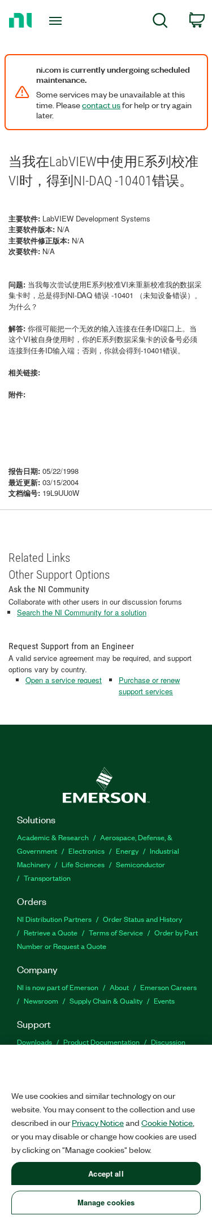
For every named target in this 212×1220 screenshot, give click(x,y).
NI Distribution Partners (54, 918)
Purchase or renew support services (149, 685)
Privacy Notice (98, 1122)
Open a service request (63, 680)
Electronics (86, 850)
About (119, 987)
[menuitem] (160, 22)
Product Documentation (101, 1041)
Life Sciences (83, 864)
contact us (101, 104)
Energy (127, 850)
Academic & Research (53, 837)
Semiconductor (140, 864)
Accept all (105, 1173)
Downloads (34, 1041)
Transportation (47, 877)
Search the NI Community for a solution (81, 612)
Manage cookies (106, 1202)
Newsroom (41, 1000)
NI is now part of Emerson (57, 987)
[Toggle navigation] (56, 21)
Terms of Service (116, 932)
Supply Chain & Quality (106, 1000)
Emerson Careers (168, 987)
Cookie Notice (167, 1122)
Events (164, 1000)
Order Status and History (142, 918)
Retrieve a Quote (50, 932)
